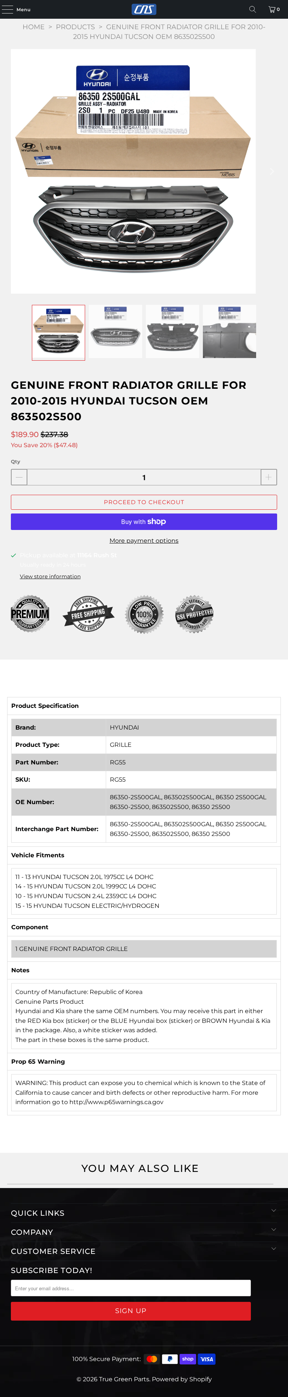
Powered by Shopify (182, 1379)
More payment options (144, 540)
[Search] (253, 9)
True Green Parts (124, 1379)
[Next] (272, 171)
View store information (50, 576)
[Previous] (16, 171)
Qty (15, 461)
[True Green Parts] (144, 9)
